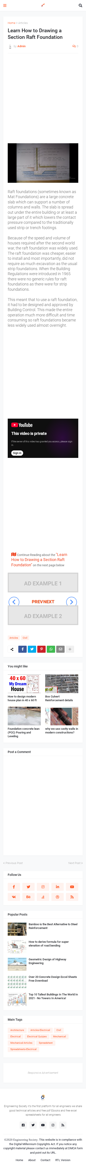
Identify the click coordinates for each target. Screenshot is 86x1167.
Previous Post (14, 863)
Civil (25, 637)
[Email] (60, 649)
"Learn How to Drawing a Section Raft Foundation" (39, 559)
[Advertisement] (43, 100)
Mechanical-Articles (21, 1043)
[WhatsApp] (51, 649)
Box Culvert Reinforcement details (59, 698)
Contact (45, 1160)
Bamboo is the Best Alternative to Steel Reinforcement (53, 926)
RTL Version (62, 1160)
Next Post (74, 863)
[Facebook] (22, 649)
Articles (23, 23)
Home (11, 23)
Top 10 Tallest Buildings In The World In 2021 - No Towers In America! (53, 996)
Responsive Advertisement (43, 1072)
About (32, 1160)
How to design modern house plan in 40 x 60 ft (22, 698)
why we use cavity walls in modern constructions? (61, 730)
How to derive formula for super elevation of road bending (49, 943)
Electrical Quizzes (37, 1036)
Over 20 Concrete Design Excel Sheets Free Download (53, 978)
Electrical (15, 1036)
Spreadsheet (46, 1043)
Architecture (17, 1030)
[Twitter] (32, 649)
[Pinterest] (41, 649)
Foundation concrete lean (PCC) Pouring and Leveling (23, 732)
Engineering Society (25, 1139)
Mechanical (59, 1036)
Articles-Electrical (40, 1030)
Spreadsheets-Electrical (23, 1049)
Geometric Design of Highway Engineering (47, 961)
